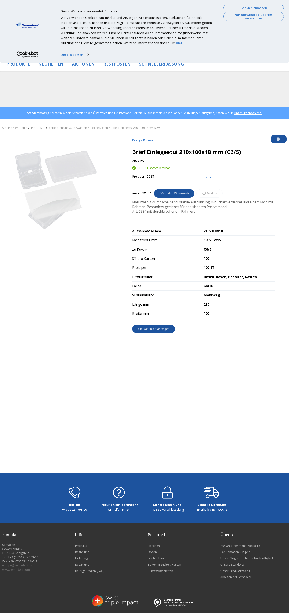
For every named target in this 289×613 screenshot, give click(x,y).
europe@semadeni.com (18, 565)
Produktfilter (142, 277)
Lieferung (81, 558)
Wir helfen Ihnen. (118, 510)
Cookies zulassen (253, 8)
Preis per (138, 176)
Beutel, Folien (157, 558)
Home (23, 128)
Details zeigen (72, 54)
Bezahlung (82, 564)
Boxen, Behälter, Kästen (164, 564)
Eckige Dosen (99, 128)
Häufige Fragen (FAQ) (90, 571)
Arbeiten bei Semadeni (235, 577)
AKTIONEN (83, 64)
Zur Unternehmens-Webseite (240, 546)
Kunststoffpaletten (160, 571)
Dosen (152, 552)
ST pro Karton (143, 258)
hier (179, 43)
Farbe (136, 286)
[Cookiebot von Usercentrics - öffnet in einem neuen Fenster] (27, 54)
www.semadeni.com (16, 570)
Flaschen (154, 546)
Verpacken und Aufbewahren (68, 128)
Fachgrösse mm (144, 240)
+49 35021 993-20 (74, 510)
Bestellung (82, 552)
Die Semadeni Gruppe (235, 552)
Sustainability (143, 295)
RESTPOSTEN (117, 64)
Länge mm (140, 304)
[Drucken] (279, 139)
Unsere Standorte (232, 564)
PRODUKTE (18, 64)
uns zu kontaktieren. (248, 113)
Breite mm (140, 313)
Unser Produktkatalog (235, 571)
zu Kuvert (139, 249)
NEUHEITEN (50, 64)
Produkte (81, 546)
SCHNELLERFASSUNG (161, 64)
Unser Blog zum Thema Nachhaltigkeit (246, 558)
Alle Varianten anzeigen (153, 329)
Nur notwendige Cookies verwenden (254, 16)
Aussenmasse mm (146, 231)
